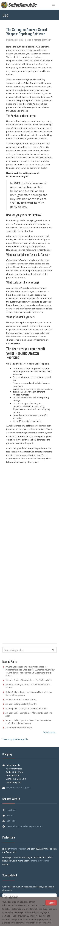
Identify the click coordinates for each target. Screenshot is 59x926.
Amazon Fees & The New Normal (21, 699)
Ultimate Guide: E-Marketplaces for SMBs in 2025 (29, 680)
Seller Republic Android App (19, 727)
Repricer (46, 40)
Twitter (10, 815)
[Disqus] (29, 513)
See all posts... (50, 732)
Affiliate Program (18, 848)
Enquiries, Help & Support (18, 787)
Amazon (37, 40)
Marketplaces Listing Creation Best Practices (27, 708)
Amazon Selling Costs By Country (21, 703)
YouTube (11, 820)
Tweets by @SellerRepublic (15, 739)
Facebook (11, 809)
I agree (51, 902)
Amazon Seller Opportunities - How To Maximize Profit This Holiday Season (28, 722)
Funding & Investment (40, 860)
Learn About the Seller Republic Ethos (25, 826)
